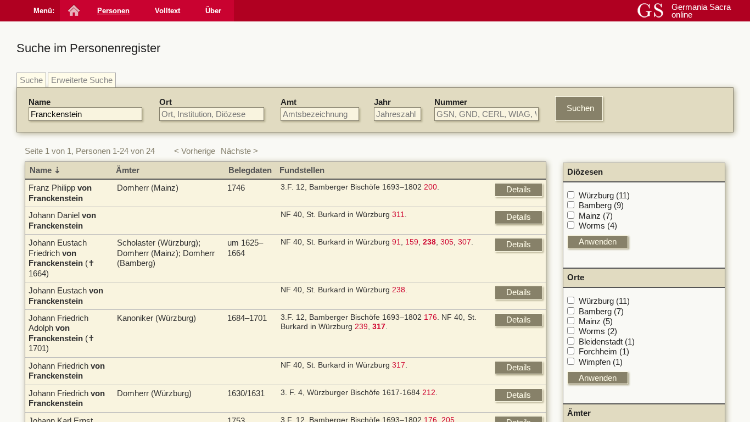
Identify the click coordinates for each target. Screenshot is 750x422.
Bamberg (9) (601, 205)
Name (40, 102)
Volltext (167, 11)
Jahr (382, 102)
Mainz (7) (596, 215)
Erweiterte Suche (82, 80)
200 (430, 187)
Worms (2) (598, 331)
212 (428, 392)
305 (447, 242)
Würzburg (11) (604, 195)
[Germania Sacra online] (73, 10)
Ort (165, 102)
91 (396, 242)
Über (213, 11)
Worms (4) (598, 225)
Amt (288, 102)
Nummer (450, 102)
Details (518, 189)
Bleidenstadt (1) (607, 341)
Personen (113, 11)
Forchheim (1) (604, 351)
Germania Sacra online (701, 10)
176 (430, 317)
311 (398, 214)
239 (361, 327)
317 (398, 365)
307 (464, 242)
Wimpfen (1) (601, 362)
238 (398, 290)
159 (411, 242)
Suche (31, 80)
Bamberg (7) (601, 311)
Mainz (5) (596, 321)
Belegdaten (250, 170)
